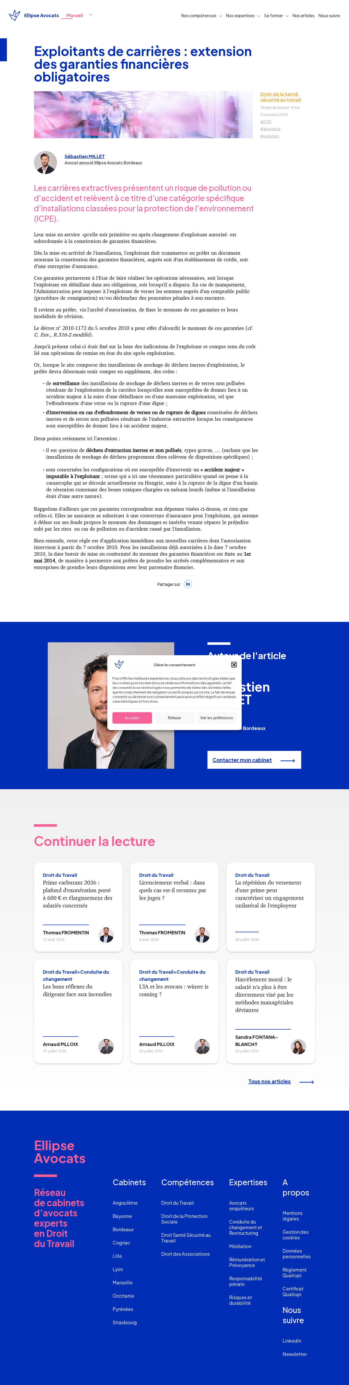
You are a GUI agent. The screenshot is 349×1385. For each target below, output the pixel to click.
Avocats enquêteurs (241, 1205)
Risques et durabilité (240, 1300)
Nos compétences (198, 15)
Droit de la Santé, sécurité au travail (280, 96)
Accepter (132, 718)
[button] (234, 664)
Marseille (123, 1282)
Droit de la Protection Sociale (184, 1219)
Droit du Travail (177, 1203)
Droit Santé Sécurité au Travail (186, 1237)
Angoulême (125, 1203)
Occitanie (123, 1296)
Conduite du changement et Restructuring (245, 1227)
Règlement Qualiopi (295, 1272)
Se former (273, 15)
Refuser (174, 718)
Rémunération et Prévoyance (247, 1262)
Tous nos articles (269, 1081)
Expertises (248, 1182)
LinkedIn (292, 1341)
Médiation (240, 1246)
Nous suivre (329, 15)
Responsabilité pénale (245, 1281)
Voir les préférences (216, 718)
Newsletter (295, 1354)
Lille (117, 1256)
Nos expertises (240, 15)
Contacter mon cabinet (242, 759)
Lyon (118, 1269)
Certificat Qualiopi (293, 1291)
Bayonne (122, 1216)
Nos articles (303, 15)
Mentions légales (293, 1215)
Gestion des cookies (296, 1234)
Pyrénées (123, 1309)
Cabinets (129, 1182)
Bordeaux (123, 1229)
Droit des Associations (185, 1254)
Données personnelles (297, 1253)
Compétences (187, 1182)
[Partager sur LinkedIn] (188, 584)
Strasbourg (125, 1322)
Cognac (121, 1243)
